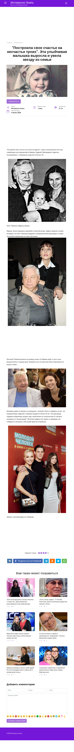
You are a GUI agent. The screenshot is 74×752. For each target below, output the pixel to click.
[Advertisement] (37, 25)
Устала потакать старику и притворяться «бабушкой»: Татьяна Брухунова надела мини (52, 636)
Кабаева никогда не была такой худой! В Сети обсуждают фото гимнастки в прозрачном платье (20, 670)
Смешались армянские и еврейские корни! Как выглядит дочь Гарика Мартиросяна (52, 670)
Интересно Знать (22, 2)
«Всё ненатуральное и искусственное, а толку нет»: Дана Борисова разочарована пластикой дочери (20, 602)
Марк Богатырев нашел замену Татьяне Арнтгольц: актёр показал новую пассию (19, 636)
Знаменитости (14, 101)
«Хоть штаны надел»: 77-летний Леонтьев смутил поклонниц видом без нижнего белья (53, 602)
